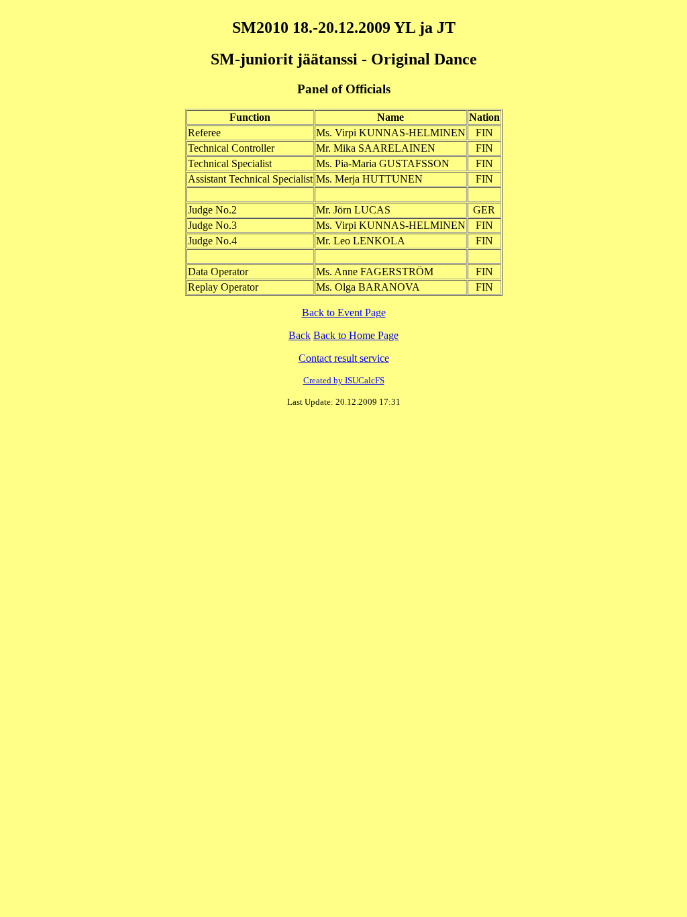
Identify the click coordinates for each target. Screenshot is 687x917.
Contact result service (344, 358)
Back (299, 335)
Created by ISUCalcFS (343, 380)
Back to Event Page (344, 312)
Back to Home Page (356, 335)
